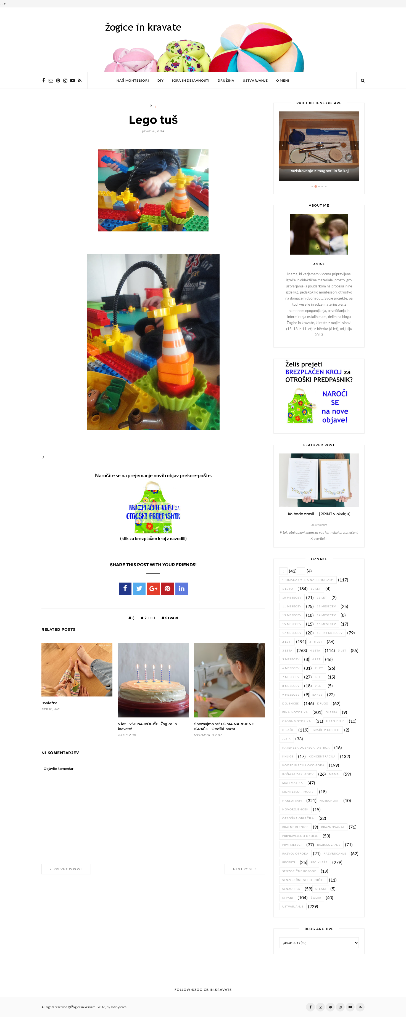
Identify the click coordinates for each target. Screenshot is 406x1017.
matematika (292, 782)
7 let (319, 668)
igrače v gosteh (326, 730)
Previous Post (67, 869)
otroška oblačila (298, 818)
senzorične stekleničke (303, 880)
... (301, 571)
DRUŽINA (226, 80)
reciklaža (319, 862)
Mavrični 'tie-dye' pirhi (319, 171)
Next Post (243, 869)
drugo (322, 703)
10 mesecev (292, 597)
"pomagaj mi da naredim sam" (308, 579)
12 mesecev (326, 606)
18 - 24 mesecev (330, 632)
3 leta (287, 650)
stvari (171, 618)
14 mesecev (326, 615)
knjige (288, 756)
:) (155, 106)
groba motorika (296, 721)
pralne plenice (295, 827)
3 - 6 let (315, 641)
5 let (342, 650)
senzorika (291, 888)
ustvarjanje (293, 906)
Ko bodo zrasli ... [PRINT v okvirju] (319, 514)
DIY (160, 80)
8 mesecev (291, 685)
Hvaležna (49, 703)
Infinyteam (118, 1007)
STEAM (320, 888)
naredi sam (292, 800)
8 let (319, 677)
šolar (316, 897)
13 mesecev (292, 615)
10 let (316, 588)
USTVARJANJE (255, 80)
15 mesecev (292, 624)
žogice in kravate (83, 1007)
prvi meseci (292, 844)
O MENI (282, 80)
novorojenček (295, 809)
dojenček (290, 703)
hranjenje (335, 721)
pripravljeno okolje (300, 835)
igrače (288, 730)
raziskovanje (329, 844)
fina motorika (295, 712)
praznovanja (332, 827)
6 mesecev (291, 668)
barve (317, 694)
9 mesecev (291, 694)
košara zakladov (298, 774)
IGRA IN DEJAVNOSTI (190, 80)
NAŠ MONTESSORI (133, 80)
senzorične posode (299, 871)
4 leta (315, 650)
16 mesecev (326, 624)
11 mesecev (292, 606)
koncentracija (322, 756)
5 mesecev (291, 659)
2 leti (149, 618)
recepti (288, 862)
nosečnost (329, 800)
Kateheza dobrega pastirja (306, 747)
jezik (286, 738)
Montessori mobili (298, 791)
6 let (316, 659)
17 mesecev (292, 632)
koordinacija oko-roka (303, 765)
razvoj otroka (295, 853)
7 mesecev (291, 677)
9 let (319, 685)
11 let (322, 597)
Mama (334, 774)
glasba (332, 712)
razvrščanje (335, 853)
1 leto (287, 588)
